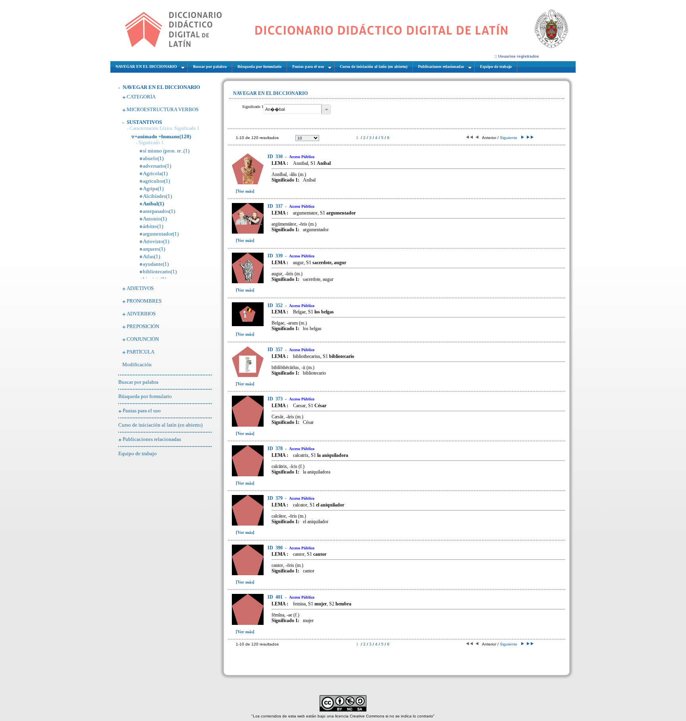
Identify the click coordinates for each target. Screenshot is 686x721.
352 (276, 305)
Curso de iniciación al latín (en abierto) (160, 425)
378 (276, 448)
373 (276, 399)
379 (276, 498)
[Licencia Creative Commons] (343, 710)
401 (276, 597)
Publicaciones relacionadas (152, 439)
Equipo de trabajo (137, 453)
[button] (326, 109)
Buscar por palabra (138, 382)
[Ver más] (245, 191)
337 (276, 206)
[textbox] (293, 109)
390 (276, 548)
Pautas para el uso (142, 411)
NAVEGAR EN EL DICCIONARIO (161, 87)
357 (276, 349)
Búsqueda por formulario (145, 396)
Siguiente (510, 137)
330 (276, 156)
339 (276, 256)
